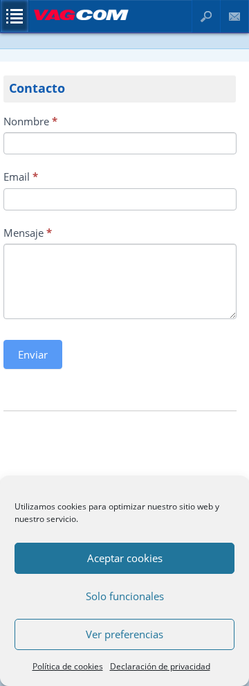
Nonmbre (30, 121)
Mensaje (27, 233)
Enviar (33, 354)
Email (20, 176)
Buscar (206, 16)
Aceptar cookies (125, 558)
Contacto (235, 16)
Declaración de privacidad (160, 666)
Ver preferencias (124, 634)
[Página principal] (81, 21)
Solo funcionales (125, 596)
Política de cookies (68, 666)
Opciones (14, 16)
